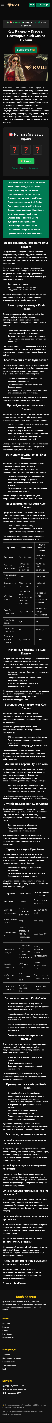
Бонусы (5, 1327)
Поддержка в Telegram (15, 1389)
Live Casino (7, 1334)
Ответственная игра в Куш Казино (24, 230)
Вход (32, 5)
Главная (6, 1323)
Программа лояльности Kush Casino (25, 202)
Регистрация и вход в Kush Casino (24, 186)
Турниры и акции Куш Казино (21, 222)
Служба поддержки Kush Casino (23, 218)
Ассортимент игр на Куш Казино (23, 190)
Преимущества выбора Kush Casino (25, 234)
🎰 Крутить (26, 161)
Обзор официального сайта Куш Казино (26, 182)
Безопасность (8, 1362)
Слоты (5, 1331)
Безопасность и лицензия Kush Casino (26, 210)
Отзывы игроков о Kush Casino (22, 226)
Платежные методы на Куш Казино (24, 206)
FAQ (4, 1369)
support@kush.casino (14, 1386)
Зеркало (6, 1355)
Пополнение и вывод (12, 1358)
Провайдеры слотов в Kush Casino (24, 194)
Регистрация (43, 5)
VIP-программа (9, 1365)
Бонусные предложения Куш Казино (25, 198)
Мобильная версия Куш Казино (22, 214)
